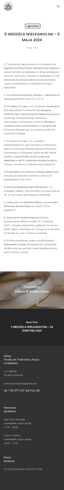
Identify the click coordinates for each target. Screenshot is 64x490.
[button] (58, 6)
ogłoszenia (32, 26)
